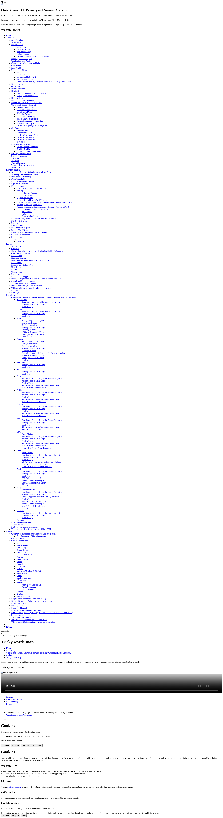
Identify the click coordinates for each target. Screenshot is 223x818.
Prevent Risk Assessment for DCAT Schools (29, 232)
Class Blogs (11, 295)
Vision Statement (18, 163)
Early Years (21, 552)
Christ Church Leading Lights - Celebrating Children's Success (37, 251)
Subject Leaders (17, 615)
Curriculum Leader (24, 133)
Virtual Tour (27, 555)
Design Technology (25, 550)
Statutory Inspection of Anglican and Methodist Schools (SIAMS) (43, 207)
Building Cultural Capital (21, 58)
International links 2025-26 (27, 77)
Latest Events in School (21, 603)
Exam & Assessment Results (23, 181)
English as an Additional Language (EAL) (28, 599)
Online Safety (17, 272)
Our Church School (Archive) (23, 105)
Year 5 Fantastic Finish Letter (34, 483)
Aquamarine (22, 300)
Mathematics (22, 573)
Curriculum (10, 531)
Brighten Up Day (24, 149)
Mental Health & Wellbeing (22, 100)
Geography (21, 566)
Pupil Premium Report (20, 228)
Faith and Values (18, 186)
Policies (14, 223)
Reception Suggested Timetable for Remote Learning (43, 353)
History (20, 568)
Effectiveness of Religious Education (32, 188)
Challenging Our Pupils (21, 61)
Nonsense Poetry (28, 490)
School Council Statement (27, 147)
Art (18, 543)
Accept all (15, 745)
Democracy (21, 47)
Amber (19, 318)
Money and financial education (24, 608)
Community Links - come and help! (25, 63)
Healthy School (17, 91)
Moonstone (21, 362)
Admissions (16, 246)
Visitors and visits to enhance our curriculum (29, 619)
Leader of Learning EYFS (27, 135)
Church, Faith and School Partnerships (32, 209)
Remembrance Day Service (28, 123)
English (20, 557)
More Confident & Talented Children (26, 102)
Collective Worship (24, 114)
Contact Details (17, 65)
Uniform (14, 290)
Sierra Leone (22, 72)
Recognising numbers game (33, 320)
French (19, 562)
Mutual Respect (23, 54)
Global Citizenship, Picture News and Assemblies (31, 601)
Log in (9, 626)
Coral (19, 432)
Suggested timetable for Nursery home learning (41, 302)
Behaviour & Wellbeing (21, 177)
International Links (19, 70)
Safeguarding (16, 237)
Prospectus (15, 274)
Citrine (19, 309)
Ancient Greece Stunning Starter (35, 480)
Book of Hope (27, 307)
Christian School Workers (27, 109)
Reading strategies (29, 325)
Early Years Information (21, 522)
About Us (10, 38)
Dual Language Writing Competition (31, 536)
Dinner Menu (16, 256)
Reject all (5, 745)
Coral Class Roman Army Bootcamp (37, 448)
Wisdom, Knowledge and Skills (29, 205)
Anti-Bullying (17, 40)
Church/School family (31, 216)
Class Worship (27, 195)
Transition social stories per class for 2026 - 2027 (31, 529)
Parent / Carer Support (20, 276)
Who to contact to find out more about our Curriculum (33, 622)
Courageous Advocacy (26, 116)
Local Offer (21, 242)
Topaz (19, 450)
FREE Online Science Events (34, 388)
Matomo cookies (14, 787)
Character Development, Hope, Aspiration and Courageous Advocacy (45, 202)
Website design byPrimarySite (19, 715)
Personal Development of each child (26, 610)
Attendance (16, 42)
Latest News (16, 262)
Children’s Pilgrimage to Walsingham (32, 126)
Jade (18, 418)
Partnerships (27, 211)
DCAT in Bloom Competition (29, 151)
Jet (18, 369)
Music (19, 575)
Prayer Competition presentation (30, 121)
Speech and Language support (23, 281)
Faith (24, 214)
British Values (17, 45)
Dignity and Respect (25, 198)
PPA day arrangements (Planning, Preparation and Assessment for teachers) (42, 613)
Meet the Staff (22, 130)
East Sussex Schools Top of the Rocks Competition (42, 378)
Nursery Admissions (19, 269)
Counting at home (29, 330)
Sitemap (9, 697)
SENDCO (21, 142)
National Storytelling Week (22, 265)
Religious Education (25, 596)
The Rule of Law (24, 49)
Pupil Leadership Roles (20, 144)
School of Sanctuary (19, 156)
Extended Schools (18, 258)
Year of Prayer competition (27, 119)
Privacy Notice (17, 225)
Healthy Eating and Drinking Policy (31, 93)
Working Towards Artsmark (22, 165)
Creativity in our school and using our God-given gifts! (33, 534)
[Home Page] (2, 5)
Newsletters (16, 267)
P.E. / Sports (21, 580)
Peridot (19, 390)
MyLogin (15, 293)
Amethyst (20, 404)
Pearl (19, 469)
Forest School (22, 559)
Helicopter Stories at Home (33, 334)
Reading (20, 594)
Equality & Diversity (19, 184)
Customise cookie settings (32, 745)
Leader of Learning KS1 (27, 137)
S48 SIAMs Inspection (20, 235)
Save (24, 816)
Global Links (22, 75)
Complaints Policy (18, 179)
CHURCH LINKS (24, 112)
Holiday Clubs (17, 98)
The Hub (15, 158)
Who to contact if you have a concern (26, 286)
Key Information (13, 170)
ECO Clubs (16, 68)
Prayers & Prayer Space (26, 107)
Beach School (22, 545)
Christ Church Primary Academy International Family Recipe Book (44, 82)
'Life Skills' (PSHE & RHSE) (29, 571)
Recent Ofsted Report (20, 230)
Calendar (15, 249)
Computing (21, 548)
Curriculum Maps (18, 538)
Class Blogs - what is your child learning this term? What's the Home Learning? (43, 297)
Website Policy (12, 701)
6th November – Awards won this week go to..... (41, 385)
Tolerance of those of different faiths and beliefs (36, 56)
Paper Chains (27, 434)
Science (20, 592)
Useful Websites (28, 589)
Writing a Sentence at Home (33, 332)
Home (8, 35)
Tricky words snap (29, 323)
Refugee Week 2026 (25, 79)
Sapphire (20, 520)
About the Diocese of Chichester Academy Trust (31, 172)
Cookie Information (14, 699)
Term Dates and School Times (23, 283)
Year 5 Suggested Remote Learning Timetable (40, 497)
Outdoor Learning (24, 578)
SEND (14, 239)
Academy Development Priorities (24, 174)
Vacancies (15, 160)
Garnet (19, 376)
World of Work (17, 167)
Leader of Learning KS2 (27, 140)
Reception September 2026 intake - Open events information (36, 279)
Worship (20, 191)
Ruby (19, 487)
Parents (9, 244)
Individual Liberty (24, 51)
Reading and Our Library (21, 153)
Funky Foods (22, 564)
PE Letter (25, 485)
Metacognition (17, 606)
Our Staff (15, 128)
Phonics (20, 582)
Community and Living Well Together (32, 200)
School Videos (17, 524)
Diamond (20, 511)
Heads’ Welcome (18, 89)
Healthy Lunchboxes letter (27, 96)
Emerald (20, 339)
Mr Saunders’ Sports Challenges (24, 527)
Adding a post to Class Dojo (33, 304)
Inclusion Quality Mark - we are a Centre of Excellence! (34, 218)
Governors (15, 86)
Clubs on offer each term (21, 253)
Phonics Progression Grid (32, 585)
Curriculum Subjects (19, 541)
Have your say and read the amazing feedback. (30, 260)
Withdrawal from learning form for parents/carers (31, 288)
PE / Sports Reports (19, 221)
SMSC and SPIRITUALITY (23, 617)
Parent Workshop (29, 587)
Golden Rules (17, 84)
